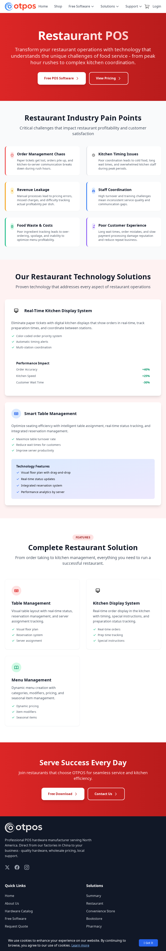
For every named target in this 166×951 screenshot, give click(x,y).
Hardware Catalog (19, 911)
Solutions (108, 6)
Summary (93, 895)
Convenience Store (100, 911)
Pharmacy (94, 926)
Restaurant (94, 903)
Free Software (79, 6)
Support (132, 6)
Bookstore (94, 918)
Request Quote (16, 926)
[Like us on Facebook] (17, 867)
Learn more (80, 945)
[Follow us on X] (7, 867)
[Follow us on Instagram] (26, 867)
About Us (12, 903)
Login (157, 6)
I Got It (148, 943)
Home (43, 6)
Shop (58, 6)
